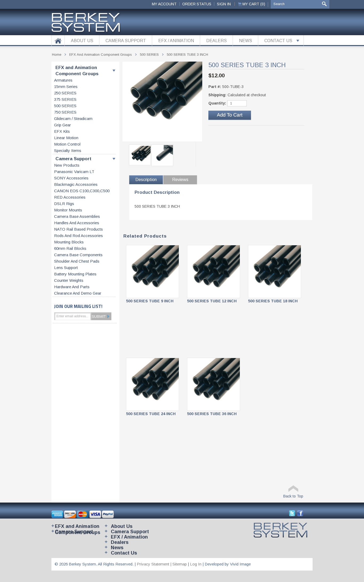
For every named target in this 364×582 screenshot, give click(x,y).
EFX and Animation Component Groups (77, 70)
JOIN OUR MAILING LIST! (78, 306)
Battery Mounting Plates (75, 274)
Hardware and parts (72, 287)
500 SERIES (65, 106)
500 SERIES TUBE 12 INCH (212, 301)
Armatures (63, 80)
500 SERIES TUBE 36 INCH (212, 414)
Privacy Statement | (154, 564)
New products (66, 165)
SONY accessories (71, 178)
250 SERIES (65, 93)
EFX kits (62, 131)
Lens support (66, 268)
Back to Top (293, 496)
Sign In (224, 4)
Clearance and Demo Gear (77, 293)
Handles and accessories (76, 223)
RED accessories (70, 197)
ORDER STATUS (196, 4)
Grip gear (62, 125)
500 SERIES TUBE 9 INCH (149, 301)
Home (56, 55)
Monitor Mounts (68, 210)
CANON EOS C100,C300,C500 (82, 191)
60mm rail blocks (70, 248)
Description (146, 179)
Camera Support (73, 158)
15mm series (66, 87)
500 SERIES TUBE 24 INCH (151, 414)
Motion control (67, 144)
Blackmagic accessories (76, 184)
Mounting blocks (69, 242)
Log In (195, 564)
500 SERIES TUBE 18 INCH (273, 301)
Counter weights (68, 280)
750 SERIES (65, 112)
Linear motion (66, 138)
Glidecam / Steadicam (73, 119)
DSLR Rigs (64, 204)
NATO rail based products (78, 229)
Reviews (180, 179)
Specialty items (67, 150)
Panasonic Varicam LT (74, 172)
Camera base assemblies (77, 216)
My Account (164, 4)
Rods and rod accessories (78, 236)
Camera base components (78, 255)
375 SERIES (65, 99)
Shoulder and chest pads (76, 261)
